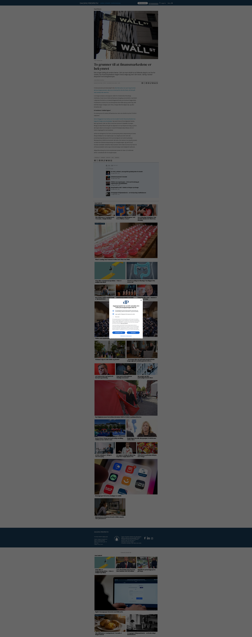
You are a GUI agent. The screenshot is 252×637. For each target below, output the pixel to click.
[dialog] (126, 318)
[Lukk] (141, 300)
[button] (126, 317)
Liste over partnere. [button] (124, 323)
